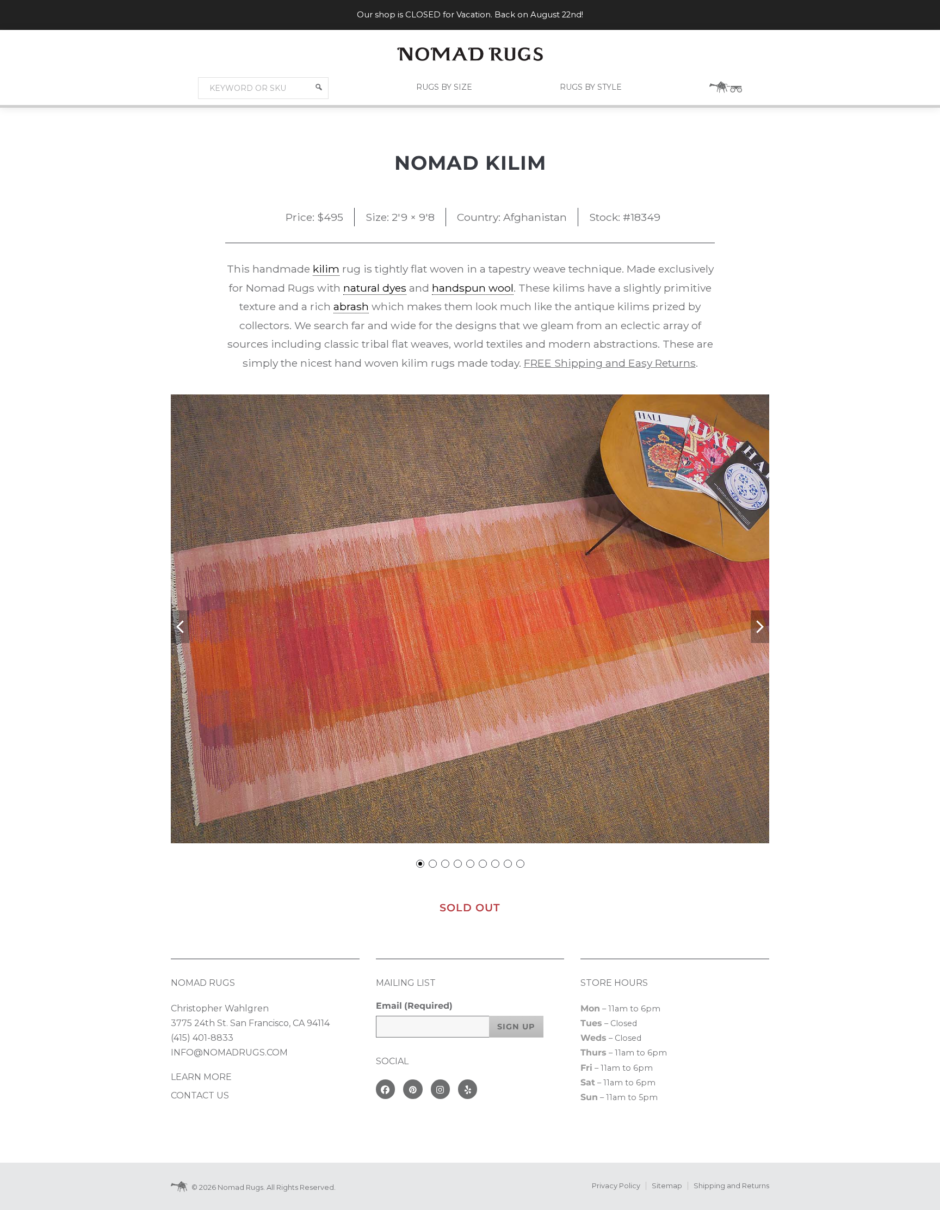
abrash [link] (351, 306)
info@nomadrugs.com (229, 1052)
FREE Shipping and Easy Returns (610, 362)
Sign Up (516, 1027)
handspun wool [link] (473, 287)
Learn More (201, 1077)
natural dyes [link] (374, 287)
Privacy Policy (616, 1186)
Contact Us (200, 1095)
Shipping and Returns (731, 1186)
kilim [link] (326, 268)
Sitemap (667, 1186)
